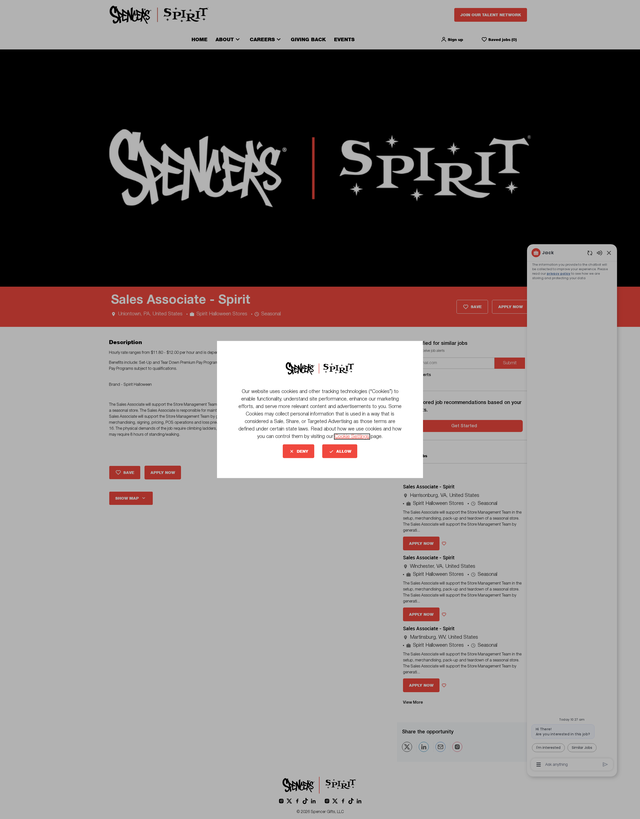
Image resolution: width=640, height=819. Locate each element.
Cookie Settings (352, 436)
